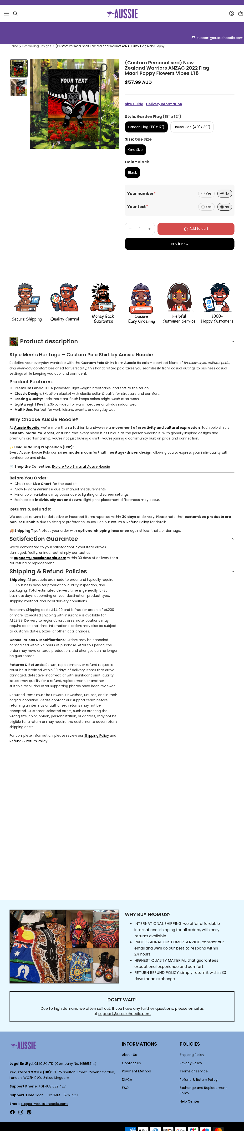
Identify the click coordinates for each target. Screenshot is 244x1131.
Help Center (189, 1101)
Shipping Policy (96, 735)
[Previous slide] (35, 104)
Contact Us (131, 1062)
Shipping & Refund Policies (48, 571)
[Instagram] (21, 1112)
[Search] (15, 13)
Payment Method (136, 1071)
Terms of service (194, 1071)
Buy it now (179, 244)
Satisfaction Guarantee (44, 539)
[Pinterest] (29, 1112)
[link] (27, 303)
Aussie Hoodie (27, 427)
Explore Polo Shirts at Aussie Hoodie (81, 466)
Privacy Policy (191, 1062)
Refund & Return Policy (28, 741)
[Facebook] (12, 1112)
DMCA (127, 1079)
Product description (49, 341)
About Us (129, 1054)
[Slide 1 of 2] (18, 68)
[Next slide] (113, 104)
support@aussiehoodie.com (220, 37)
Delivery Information (164, 104)
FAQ (125, 1087)
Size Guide (134, 104)
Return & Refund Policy (130, 522)
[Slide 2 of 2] (18, 87)
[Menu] (6, 13)
